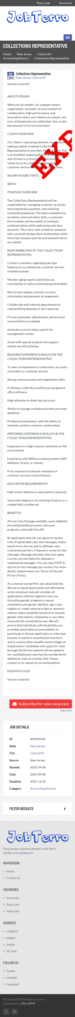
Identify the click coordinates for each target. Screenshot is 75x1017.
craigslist (12, 931)
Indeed (10, 938)
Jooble (10, 944)
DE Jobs (11, 951)
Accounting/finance (43, 788)
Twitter (11, 971)
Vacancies (12, 898)
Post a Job (43, 3)
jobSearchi (26, 853)
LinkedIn (11, 977)
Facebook (12, 984)
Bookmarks (65, 3)
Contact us (13, 878)
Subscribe (12, 911)
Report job (66, 710)
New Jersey (23, 77)
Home (10, 871)
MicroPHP (28, 1003)
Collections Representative (33, 73)
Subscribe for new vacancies (43, 703)
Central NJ (39, 77)
